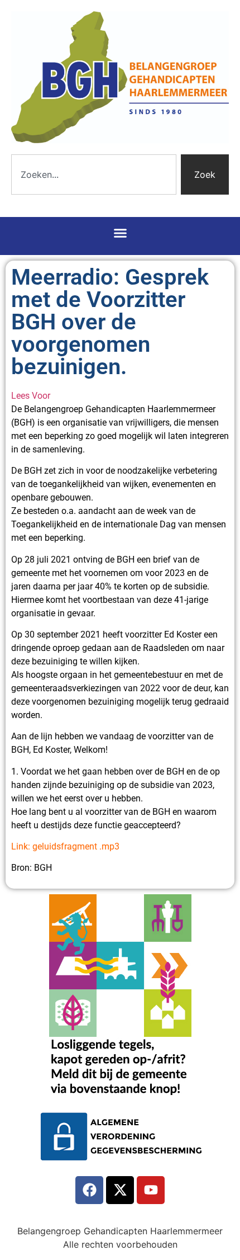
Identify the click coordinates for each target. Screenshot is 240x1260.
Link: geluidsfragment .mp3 (65, 846)
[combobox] (93, 174)
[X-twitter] (120, 1190)
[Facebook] (89, 1190)
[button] (120, 233)
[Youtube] (151, 1190)
